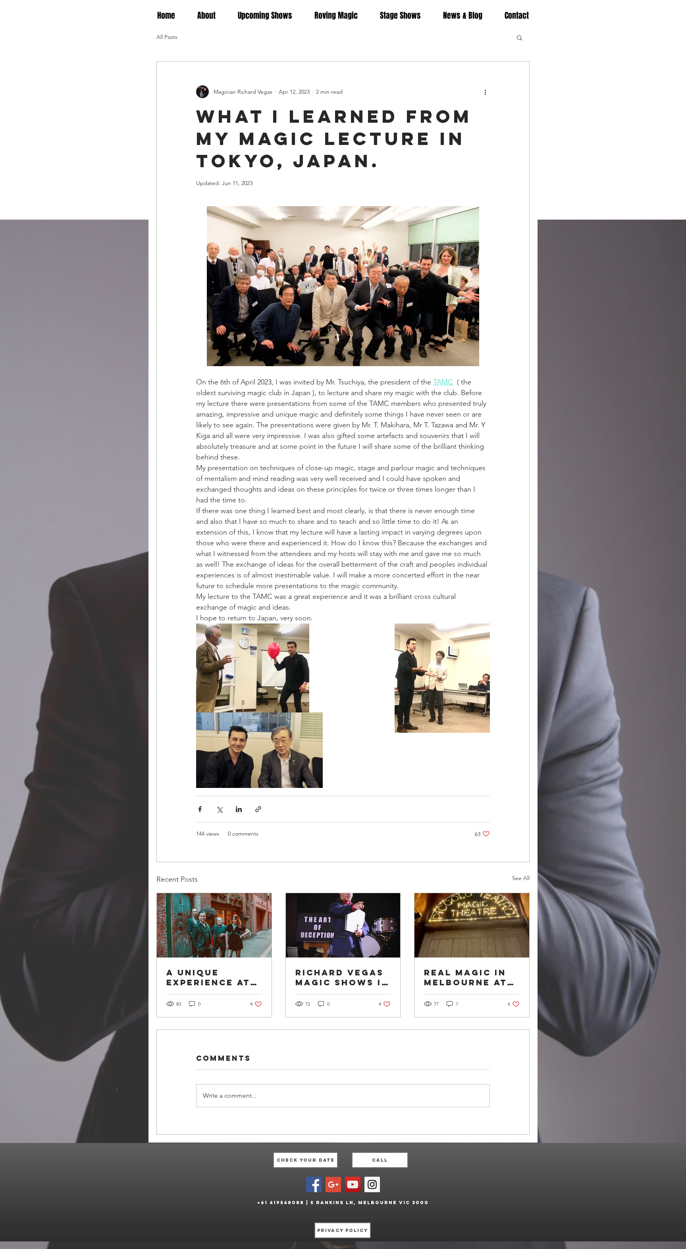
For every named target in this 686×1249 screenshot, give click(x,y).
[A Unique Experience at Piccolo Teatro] (214, 925)
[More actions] (485, 92)
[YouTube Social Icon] (352, 1184)
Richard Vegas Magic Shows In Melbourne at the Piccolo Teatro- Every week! (342, 977)
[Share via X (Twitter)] (219, 809)
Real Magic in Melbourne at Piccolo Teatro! (465, 977)
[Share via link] (258, 809)
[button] (519, 37)
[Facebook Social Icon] (314, 1184)
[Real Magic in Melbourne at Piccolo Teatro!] (471, 925)
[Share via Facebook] (200, 809)
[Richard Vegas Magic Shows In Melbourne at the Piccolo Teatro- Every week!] (343, 925)
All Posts (166, 37)
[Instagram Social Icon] (372, 1184)
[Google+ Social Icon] (333, 1184)
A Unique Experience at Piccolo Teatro (213, 977)
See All (521, 878)
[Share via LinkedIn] (239, 809)
